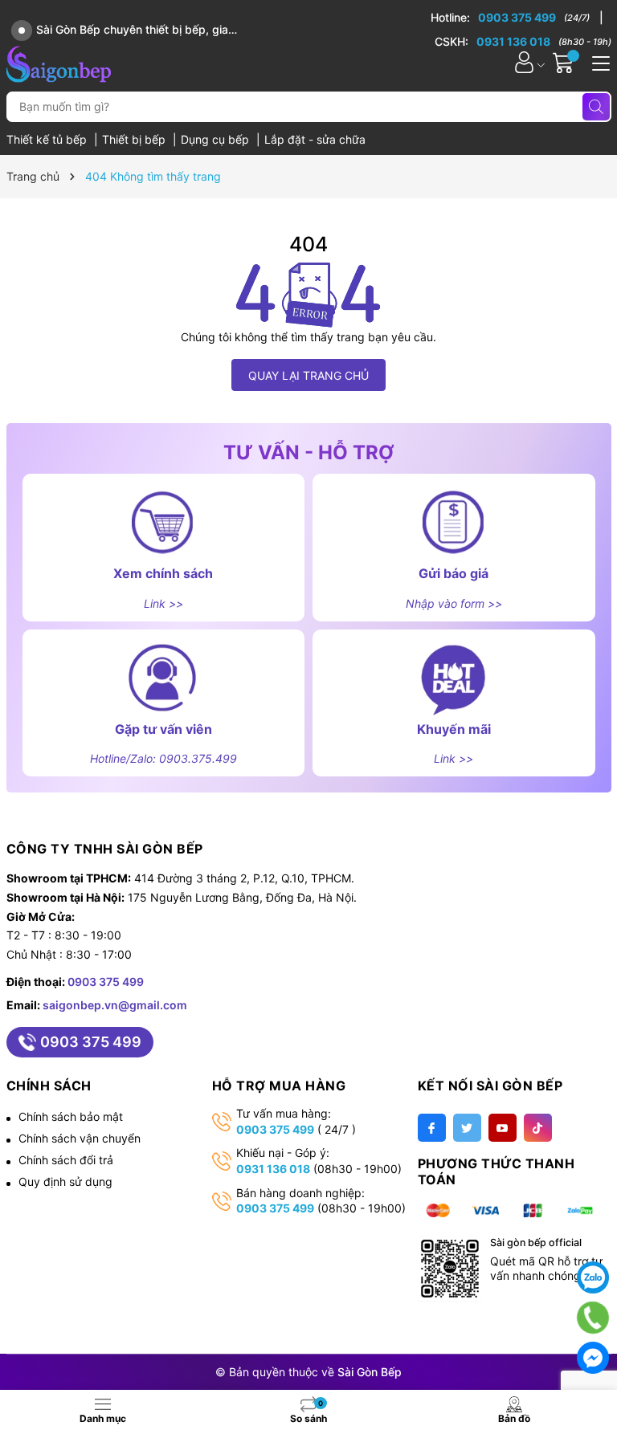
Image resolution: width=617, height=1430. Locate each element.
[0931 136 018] (523, 42)
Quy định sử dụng (65, 1181)
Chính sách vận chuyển (79, 1138)
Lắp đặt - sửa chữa (315, 139)
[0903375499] (593, 1318)
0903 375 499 (105, 981)
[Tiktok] (538, 1128)
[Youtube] (502, 1128)
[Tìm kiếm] (596, 106)
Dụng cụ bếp (216, 139)
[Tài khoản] (524, 62)
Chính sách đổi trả (65, 1160)
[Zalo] (593, 1277)
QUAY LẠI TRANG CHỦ (308, 375)
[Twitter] (467, 1128)
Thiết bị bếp (135, 139)
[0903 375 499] (517, 18)
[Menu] (598, 62)
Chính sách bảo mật (70, 1116)
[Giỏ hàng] (565, 62)
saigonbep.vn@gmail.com (115, 1005)
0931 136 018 (273, 1168)
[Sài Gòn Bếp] (58, 62)
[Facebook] (432, 1128)
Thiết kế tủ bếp (48, 139)
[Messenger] (593, 1358)
